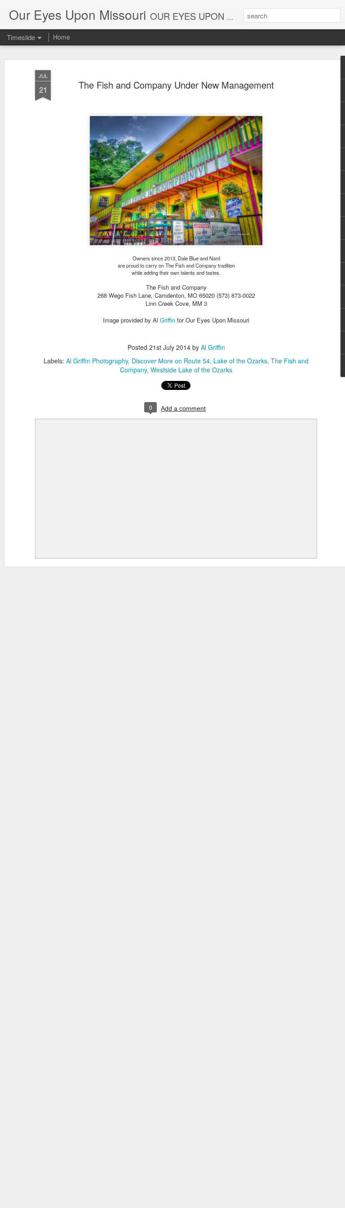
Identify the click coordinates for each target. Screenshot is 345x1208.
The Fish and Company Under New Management (176, 84)
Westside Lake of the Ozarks (191, 369)
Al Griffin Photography (97, 360)
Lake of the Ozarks (240, 360)
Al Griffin (213, 347)
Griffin (167, 320)
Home (61, 36)
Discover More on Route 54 (171, 360)
